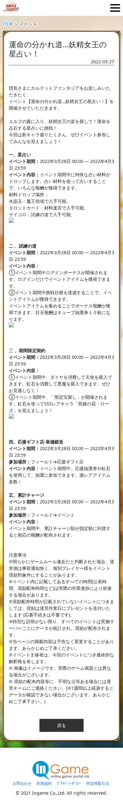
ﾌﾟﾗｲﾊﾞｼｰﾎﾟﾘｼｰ (69, 783)
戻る (61, 725)
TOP (8, 24)
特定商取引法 (97, 783)
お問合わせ (22, 783)
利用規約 (44, 783)
